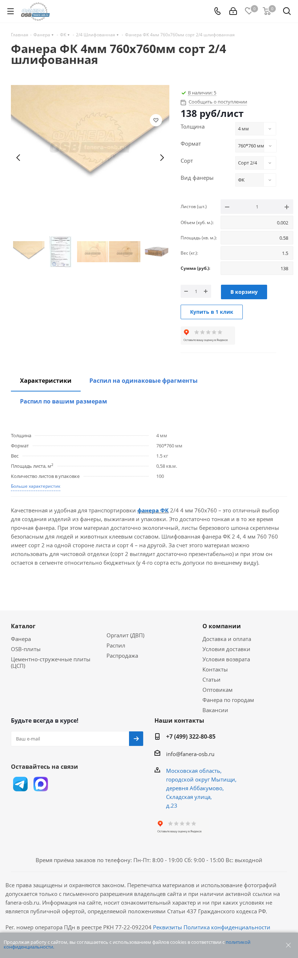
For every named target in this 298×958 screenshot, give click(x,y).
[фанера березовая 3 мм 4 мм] (90, 157)
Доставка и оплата (226, 638)
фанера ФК (153, 510)
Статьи (211, 679)
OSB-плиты (26, 649)
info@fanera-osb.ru (190, 754)
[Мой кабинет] (233, 11)
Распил (115, 645)
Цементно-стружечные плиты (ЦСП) (50, 662)
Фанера (21, 638)
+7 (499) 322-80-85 (191, 736)
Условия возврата (226, 659)
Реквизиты (167, 927)
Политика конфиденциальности (227, 927)
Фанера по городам (228, 699)
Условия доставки (226, 649)
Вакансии (215, 710)
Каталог (23, 626)
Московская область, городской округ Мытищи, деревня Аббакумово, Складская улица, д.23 (201, 788)
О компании (221, 626)
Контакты (215, 669)
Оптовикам (217, 689)
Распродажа (122, 655)
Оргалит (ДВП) (125, 635)
